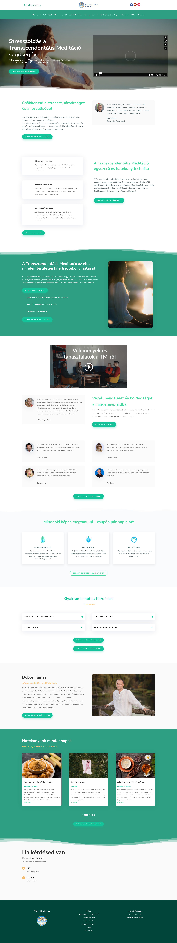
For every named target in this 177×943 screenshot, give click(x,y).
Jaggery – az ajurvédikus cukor (38, 782)
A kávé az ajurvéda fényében (130, 782)
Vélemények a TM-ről (104, 424)
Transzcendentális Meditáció (42, 15)
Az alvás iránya (78, 782)
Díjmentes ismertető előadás (24, 71)
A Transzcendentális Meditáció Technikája (68, 15)
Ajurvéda (27, 786)
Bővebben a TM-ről (33, 233)
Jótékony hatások (89, 15)
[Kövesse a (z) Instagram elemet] (138, 4)
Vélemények (125, 15)
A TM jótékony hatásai (35, 290)
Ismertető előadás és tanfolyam (108, 15)
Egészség (34, 786)
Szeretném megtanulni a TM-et (88, 573)
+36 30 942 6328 (135, 914)
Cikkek (133, 15)
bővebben (27, 803)
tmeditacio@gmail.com (135, 911)
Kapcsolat (141, 15)
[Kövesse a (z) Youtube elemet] (135, 4)
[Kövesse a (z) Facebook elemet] (131, 4)
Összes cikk (88, 815)
